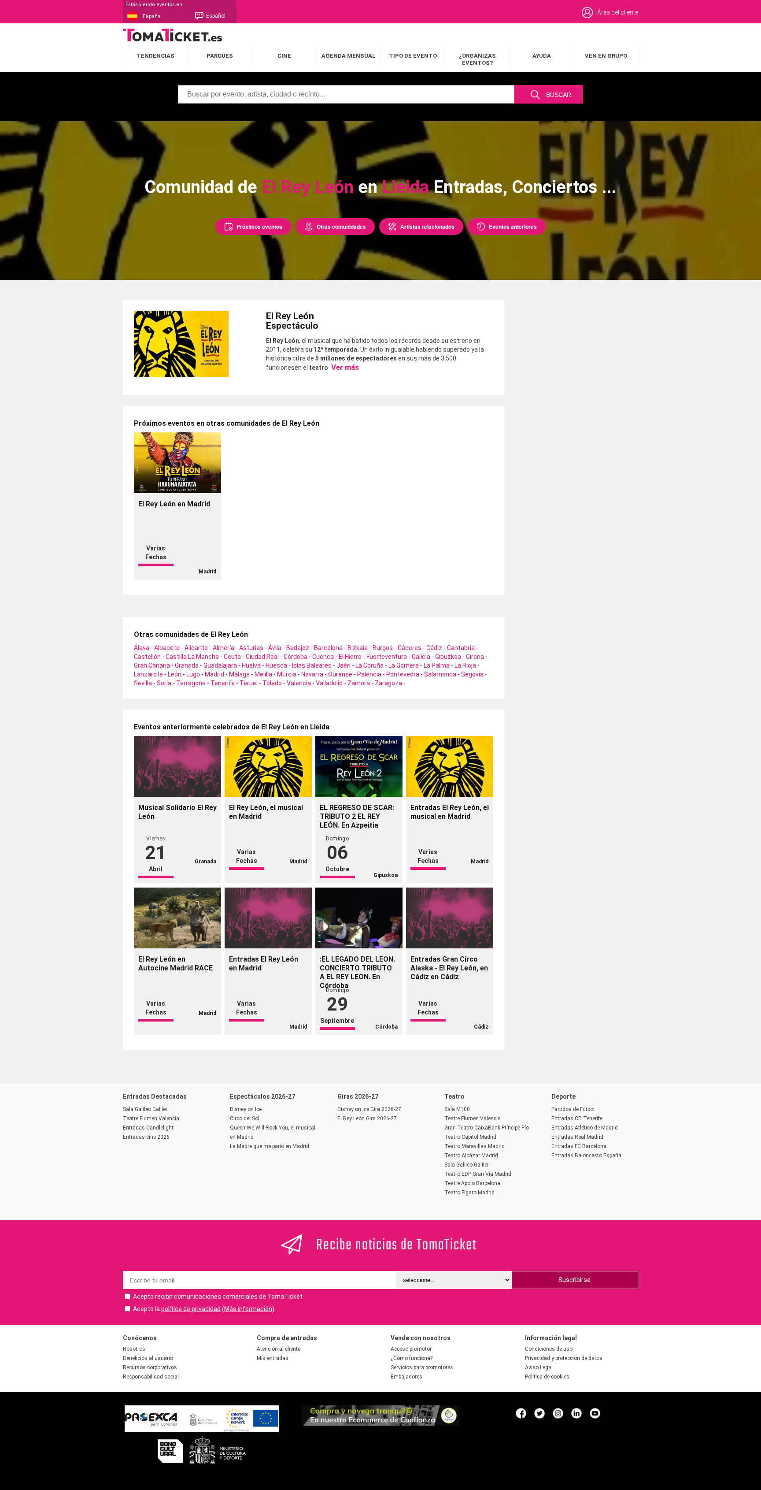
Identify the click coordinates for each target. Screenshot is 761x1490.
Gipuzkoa (448, 656)
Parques (220, 55)
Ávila (274, 647)
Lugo (193, 674)
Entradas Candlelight (148, 1128)
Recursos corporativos (150, 1367)
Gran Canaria (152, 665)
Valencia (299, 683)
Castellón (147, 656)
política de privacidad (191, 1308)
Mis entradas (272, 1358)
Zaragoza (388, 683)
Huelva (251, 665)
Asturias (251, 647)
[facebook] (520, 1412)
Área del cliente (617, 12)
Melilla (263, 674)
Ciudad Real (262, 656)
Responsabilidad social (151, 1377)
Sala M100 (457, 1109)
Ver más (344, 367)
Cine (284, 55)
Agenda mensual (348, 55)
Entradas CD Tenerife (576, 1118)
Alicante (196, 647)
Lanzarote (148, 674)
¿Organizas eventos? (477, 59)
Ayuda (541, 55)
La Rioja (465, 665)
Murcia (286, 674)
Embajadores (406, 1377)
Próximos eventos (259, 226)
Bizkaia (357, 647)
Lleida (405, 187)
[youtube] (594, 1412)
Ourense (340, 674)
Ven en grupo (606, 55)
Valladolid (329, 683)
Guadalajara (220, 665)
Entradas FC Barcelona (578, 1146)
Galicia (421, 656)
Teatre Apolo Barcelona (472, 1183)
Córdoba (295, 656)
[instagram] (557, 1412)
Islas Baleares (312, 665)
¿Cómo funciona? (411, 1358)
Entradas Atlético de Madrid (584, 1128)
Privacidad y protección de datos (563, 1358)
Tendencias (155, 55)
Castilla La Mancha (192, 656)
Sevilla (143, 683)
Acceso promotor (411, 1349)
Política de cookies (547, 1377)
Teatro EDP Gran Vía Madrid (477, 1174)
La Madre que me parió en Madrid (269, 1146)
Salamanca (440, 674)
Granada (187, 665)
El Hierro (350, 656)
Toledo (272, 683)
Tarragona (191, 683)
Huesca (276, 665)
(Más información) (248, 1308)
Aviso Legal (539, 1367)
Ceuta (232, 656)
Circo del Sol (244, 1118)
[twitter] (539, 1412)
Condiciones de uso (549, 1349)
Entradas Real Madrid (577, 1137)
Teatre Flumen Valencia (151, 1118)
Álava (141, 647)
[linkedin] (576, 1412)
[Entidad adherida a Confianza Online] (380, 1423)
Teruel (249, 683)
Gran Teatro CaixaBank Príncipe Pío (486, 1128)
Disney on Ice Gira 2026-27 (369, 1109)
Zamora (358, 683)
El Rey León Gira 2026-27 (367, 1118)
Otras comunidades (341, 226)
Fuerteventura (386, 656)
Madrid (214, 674)
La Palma (437, 665)
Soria (164, 683)
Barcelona (328, 647)
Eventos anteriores (513, 226)
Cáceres (409, 647)
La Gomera (403, 665)
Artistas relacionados (427, 226)
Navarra (312, 674)
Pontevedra (402, 674)
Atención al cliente (278, 1349)
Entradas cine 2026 (146, 1137)
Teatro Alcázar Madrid (471, 1155)
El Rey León (308, 187)
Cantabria (461, 647)
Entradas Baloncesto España (586, 1155)
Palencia (369, 674)
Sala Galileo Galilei (145, 1109)
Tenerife (223, 683)
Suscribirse (574, 1279)
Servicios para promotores (422, 1367)
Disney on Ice (246, 1109)
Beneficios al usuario (148, 1358)
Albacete (167, 647)
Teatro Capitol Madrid (470, 1137)
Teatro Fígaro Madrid (469, 1192)
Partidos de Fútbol (573, 1109)
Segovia (472, 674)
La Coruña (369, 665)
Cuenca (323, 656)
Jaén (343, 665)
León (174, 674)
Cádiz (434, 647)
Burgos (383, 647)
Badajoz (297, 647)
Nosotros (134, 1349)
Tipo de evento (413, 55)
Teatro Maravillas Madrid (474, 1146)
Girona (475, 656)
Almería (223, 647)
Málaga (239, 674)
